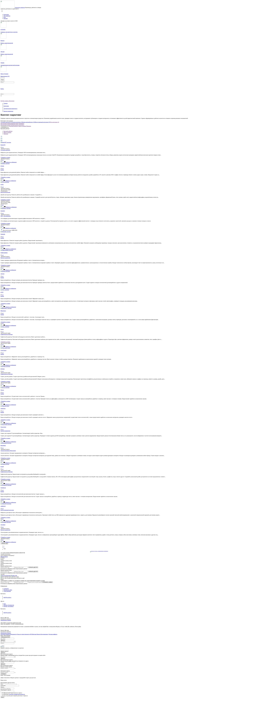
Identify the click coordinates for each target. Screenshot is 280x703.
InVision (3, 368)
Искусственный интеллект (7, 510)
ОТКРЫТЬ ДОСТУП (33, 567)
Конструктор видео (5, 192)
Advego (2, 273)
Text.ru (2, 390)
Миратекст (3, 310)
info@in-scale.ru (7, 597)
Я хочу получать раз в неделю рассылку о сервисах (15, 695)
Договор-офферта (52, 634)
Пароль (2, 687)
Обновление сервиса (6, 620)
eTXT (2, 292)
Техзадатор (3, 427)
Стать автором (7, 591)
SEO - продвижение (6, 216)
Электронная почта (5, 637)
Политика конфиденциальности (9, 634)
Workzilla (3, 234)
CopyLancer (3, 350)
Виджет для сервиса (8, 606)
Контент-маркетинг (8, 111)
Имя (2, 684)
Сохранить (3, 673)
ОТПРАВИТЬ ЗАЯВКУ (47, 582)
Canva (2, 329)
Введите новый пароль (6, 666)
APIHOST (3, 506)
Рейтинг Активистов (9, 605)
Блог (5, 17)
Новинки (28, 126)
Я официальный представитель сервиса (12, 692)
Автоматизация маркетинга (10, 108)
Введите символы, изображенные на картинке (12, 648)
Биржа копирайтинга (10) (28, 122)
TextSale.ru (3, 487)
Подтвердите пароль (6, 689)
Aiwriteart (3, 524)
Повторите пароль (5, 670)
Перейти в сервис (5, 157)
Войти (2, 697)
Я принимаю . (13, 694)
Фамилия (3, 685)
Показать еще (4, 543)
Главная (5, 103)
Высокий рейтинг (13, 126)
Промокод (21, 123)
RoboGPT (3, 144)
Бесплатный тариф (5, 123)
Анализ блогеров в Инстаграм (8, 450)
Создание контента (5, 150)
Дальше (3, 640)
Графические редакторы (7, 334)
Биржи (2, 169)
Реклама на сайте (8, 589)
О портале (6, 588)
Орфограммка (4, 252)
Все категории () (54, 122)
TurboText (3, 408)
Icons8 (2, 466)
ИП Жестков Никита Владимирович (39, 634)
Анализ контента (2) (17, 122)
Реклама (6, 18)
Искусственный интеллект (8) (42, 122)
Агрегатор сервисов (20, 7)
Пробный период (14, 123)
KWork (2, 166)
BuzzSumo (3, 445)
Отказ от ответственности (23, 634)
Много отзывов (22, 126)
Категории (6, 14)
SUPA (2, 184)
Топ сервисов (7, 15)
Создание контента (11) (6, 122)
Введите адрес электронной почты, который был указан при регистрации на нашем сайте (23, 655)
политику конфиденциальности (17, 694)
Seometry (3, 210)
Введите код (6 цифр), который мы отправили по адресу (15, 661)
